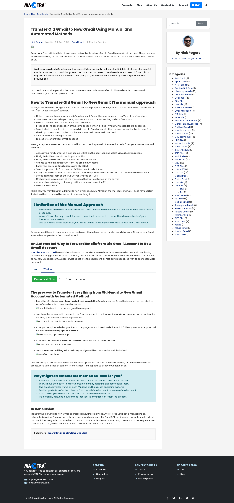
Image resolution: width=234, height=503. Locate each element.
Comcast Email (183, 94)
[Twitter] (174, 498)
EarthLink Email (183, 107)
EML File (179, 114)
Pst (181, 192)
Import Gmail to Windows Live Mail (67, 433)
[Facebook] (167, 498)
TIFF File (179, 218)
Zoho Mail (180, 234)
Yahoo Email (181, 228)
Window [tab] (47, 269)
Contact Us (167, 5)
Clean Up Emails (183, 91)
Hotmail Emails (182, 143)
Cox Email (180, 97)
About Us (151, 5)
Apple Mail (180, 81)
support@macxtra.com (40, 479)
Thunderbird (181, 215)
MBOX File (180, 159)
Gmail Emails (78, 42)
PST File (179, 198)
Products (127, 5)
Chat (197, 5)
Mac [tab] (35, 269)
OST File (179, 182)
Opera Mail (180, 175)
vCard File (180, 221)
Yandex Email (182, 231)
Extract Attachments (186, 120)
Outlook (179, 185)
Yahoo (178, 224)
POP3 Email (181, 195)
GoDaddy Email (183, 136)
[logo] (35, 465)
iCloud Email (181, 146)
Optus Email (181, 179)
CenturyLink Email (184, 88)
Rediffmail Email (183, 208)
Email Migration (183, 110)
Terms (141, 469)
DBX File (179, 104)
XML (182, 469)
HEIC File (179, 140)
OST (182, 188)
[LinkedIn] (180, 498)
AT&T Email (181, 84)
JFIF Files (179, 153)
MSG (177, 162)
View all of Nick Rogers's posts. (188, 58)
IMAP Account (182, 149)
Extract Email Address (186, 123)
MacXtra (38, 498)
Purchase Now (75, 279)
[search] (206, 5)
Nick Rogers (37, 42)
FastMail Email (182, 127)
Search (201, 23)
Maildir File (180, 156)
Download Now (44, 279)
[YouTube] (193, 498)
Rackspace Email (184, 205)
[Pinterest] (187, 498)
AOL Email (180, 78)
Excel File (179, 117)
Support (183, 5)
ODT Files (180, 166)
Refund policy (145, 478)
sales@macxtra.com (38, 482)
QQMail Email (182, 202)
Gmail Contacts (183, 130)
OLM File (179, 172)
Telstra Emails (182, 211)
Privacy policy (145, 474)
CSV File (179, 101)
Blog (139, 5)
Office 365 (180, 169)
